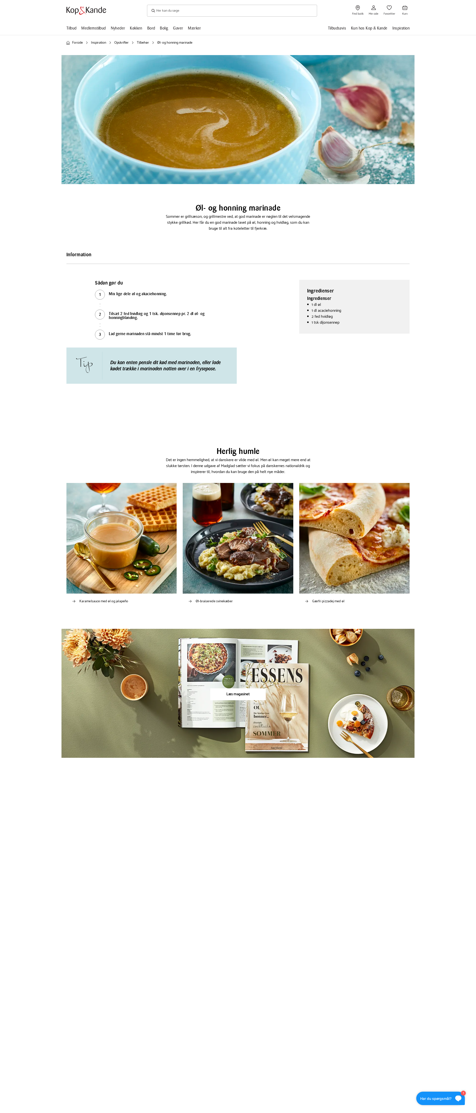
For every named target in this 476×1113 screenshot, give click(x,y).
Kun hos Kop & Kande (369, 28)
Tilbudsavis (337, 28)
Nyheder (118, 28)
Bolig (164, 28)
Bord (151, 28)
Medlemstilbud (93, 28)
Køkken (136, 28)
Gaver (178, 28)
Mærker (194, 28)
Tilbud (71, 28)
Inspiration (401, 28)
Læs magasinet (238, 694)
